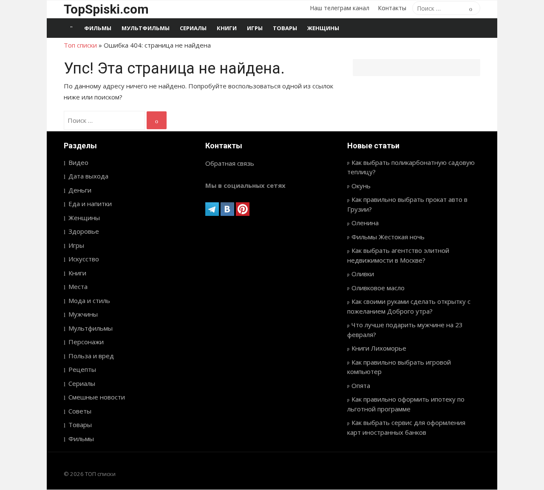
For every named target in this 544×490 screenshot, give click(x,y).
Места (78, 286)
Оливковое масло (378, 287)
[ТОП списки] (71, 28)
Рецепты (82, 369)
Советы (79, 411)
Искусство (83, 259)
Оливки (362, 273)
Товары (285, 28)
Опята (360, 385)
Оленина (365, 222)
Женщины (323, 28)
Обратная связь (229, 163)
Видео (78, 162)
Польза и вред (91, 355)
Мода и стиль (89, 300)
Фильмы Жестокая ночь (388, 236)
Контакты (392, 8)
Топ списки (80, 45)
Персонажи (86, 341)
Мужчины (83, 314)
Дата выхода (88, 176)
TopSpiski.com (106, 9)
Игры (255, 28)
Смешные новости (96, 397)
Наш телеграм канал (339, 8)
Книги (227, 28)
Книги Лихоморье (378, 348)
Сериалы (193, 28)
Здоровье (83, 231)
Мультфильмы (146, 28)
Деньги (79, 190)
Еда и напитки (90, 203)
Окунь (361, 185)
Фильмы (97, 28)
